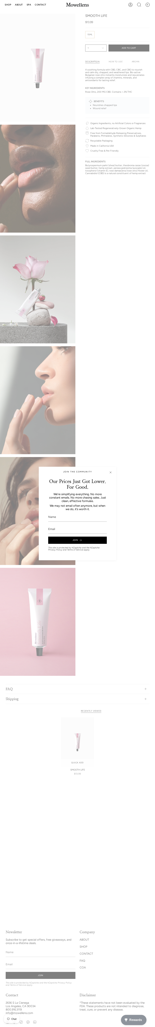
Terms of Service (75, 549)
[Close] (110, 472)
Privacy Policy (55, 549)
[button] (8, 5)
